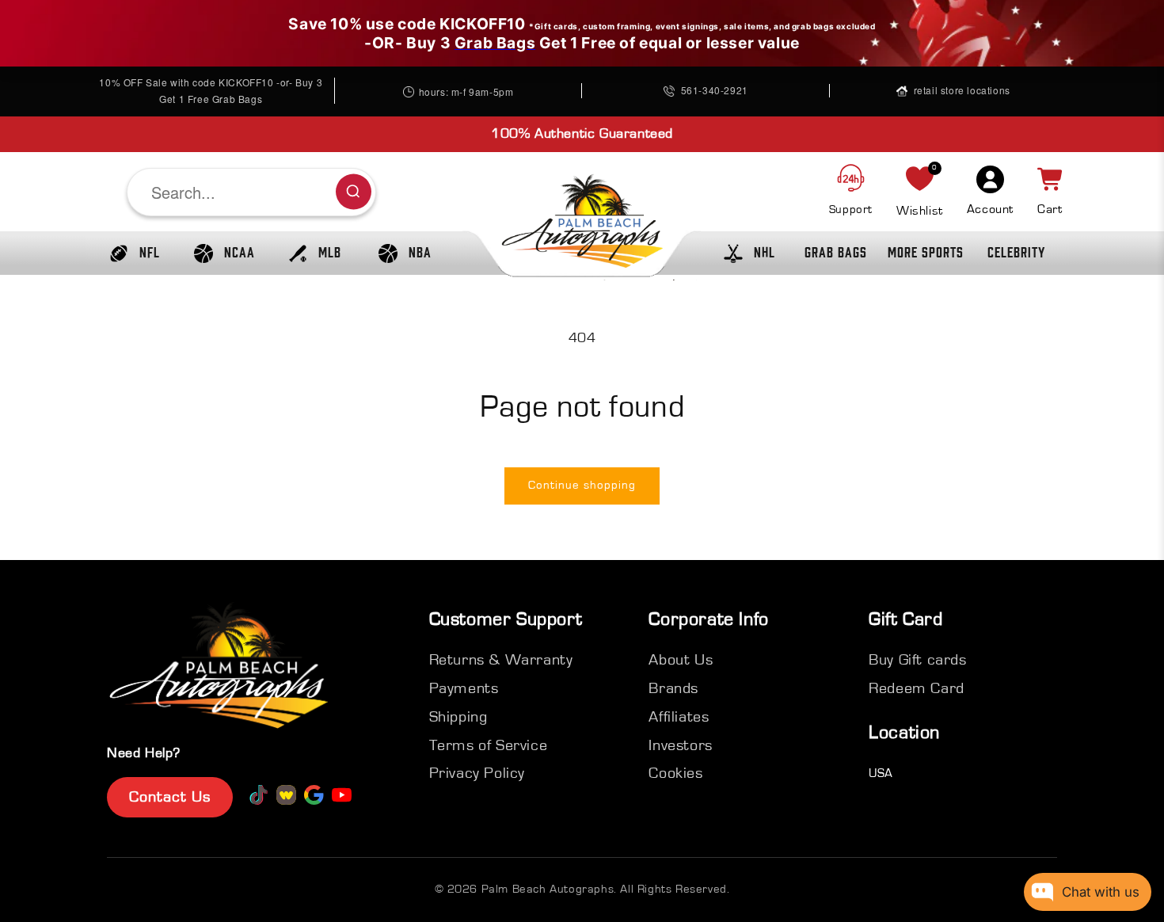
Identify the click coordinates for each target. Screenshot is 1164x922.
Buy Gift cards (917, 660)
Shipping (458, 717)
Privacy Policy (477, 773)
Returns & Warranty (501, 660)
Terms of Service (488, 745)
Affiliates (679, 717)
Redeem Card (916, 688)
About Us (681, 660)
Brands (673, 688)
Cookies (675, 773)
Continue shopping (582, 485)
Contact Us (170, 797)
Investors (680, 745)
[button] (131, 253)
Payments (464, 688)
